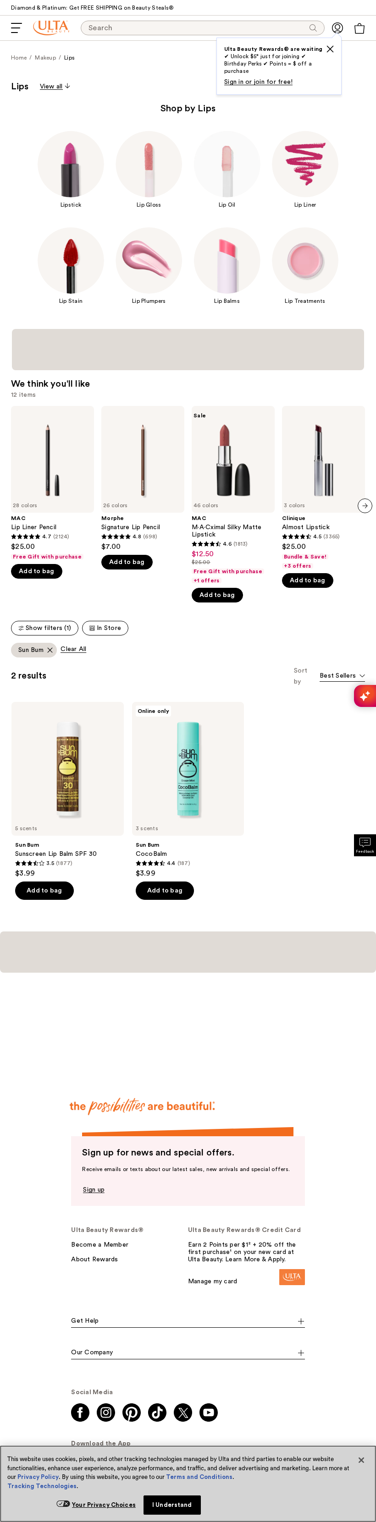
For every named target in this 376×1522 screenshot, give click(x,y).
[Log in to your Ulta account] (337, 28)
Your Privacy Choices (104, 1505)
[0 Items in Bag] (359, 28)
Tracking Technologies (42, 1486)
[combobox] (342, 676)
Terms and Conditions (199, 1477)
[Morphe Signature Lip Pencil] (142, 478)
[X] (330, 49)
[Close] (361, 1460)
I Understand (172, 1505)
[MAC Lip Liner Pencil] (52, 483)
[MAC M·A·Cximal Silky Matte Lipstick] (233, 495)
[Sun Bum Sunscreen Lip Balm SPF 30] (67, 790)
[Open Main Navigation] (16, 28)
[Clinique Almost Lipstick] (323, 487)
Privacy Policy (38, 1477)
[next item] (365, 505)
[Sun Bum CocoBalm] (188, 790)
